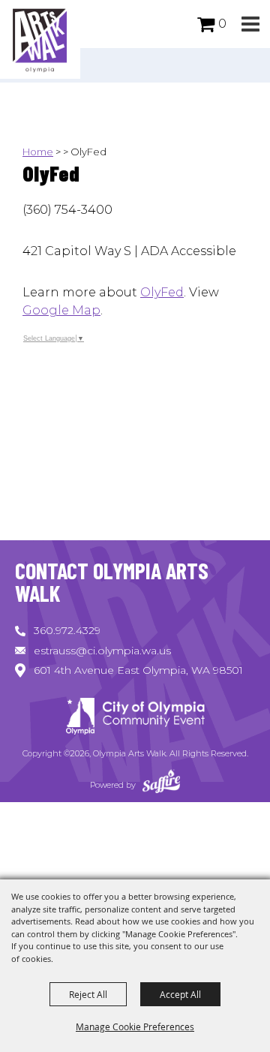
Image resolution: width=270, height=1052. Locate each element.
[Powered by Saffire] (161, 785)
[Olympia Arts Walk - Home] (135, 718)
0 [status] (222, 24)
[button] (250, 24)
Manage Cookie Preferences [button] (135, 1026)
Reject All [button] (88, 994)
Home (37, 152)
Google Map (61, 310)
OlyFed (162, 292)
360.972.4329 (67, 630)
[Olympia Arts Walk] (40, 39)
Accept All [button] (180, 994)
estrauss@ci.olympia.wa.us (102, 650)
